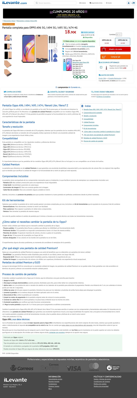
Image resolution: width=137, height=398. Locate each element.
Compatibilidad (88, 119)
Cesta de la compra (133, 3)
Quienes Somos (54, 386)
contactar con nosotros (57, 332)
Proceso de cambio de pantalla (93, 141)
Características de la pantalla (93, 113)
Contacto (83, 3)
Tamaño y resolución (90, 116)
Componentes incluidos (91, 125)
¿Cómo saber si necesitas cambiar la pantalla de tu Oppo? (102, 132)
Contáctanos (53, 384)
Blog (50, 389)
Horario (109, 3)
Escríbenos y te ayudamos (103, 96)
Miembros (128, 3)
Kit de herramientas (90, 128)
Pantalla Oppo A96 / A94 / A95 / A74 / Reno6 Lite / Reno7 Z (102, 109)
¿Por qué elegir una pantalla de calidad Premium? (99, 135)
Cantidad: (112, 34)
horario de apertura (88, 46)
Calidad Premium (89, 122)
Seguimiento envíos (96, 3)
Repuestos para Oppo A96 (81, 62)
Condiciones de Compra (102, 381)
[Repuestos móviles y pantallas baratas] (14, 3)
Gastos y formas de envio (102, 379)
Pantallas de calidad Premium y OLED (95, 138)
